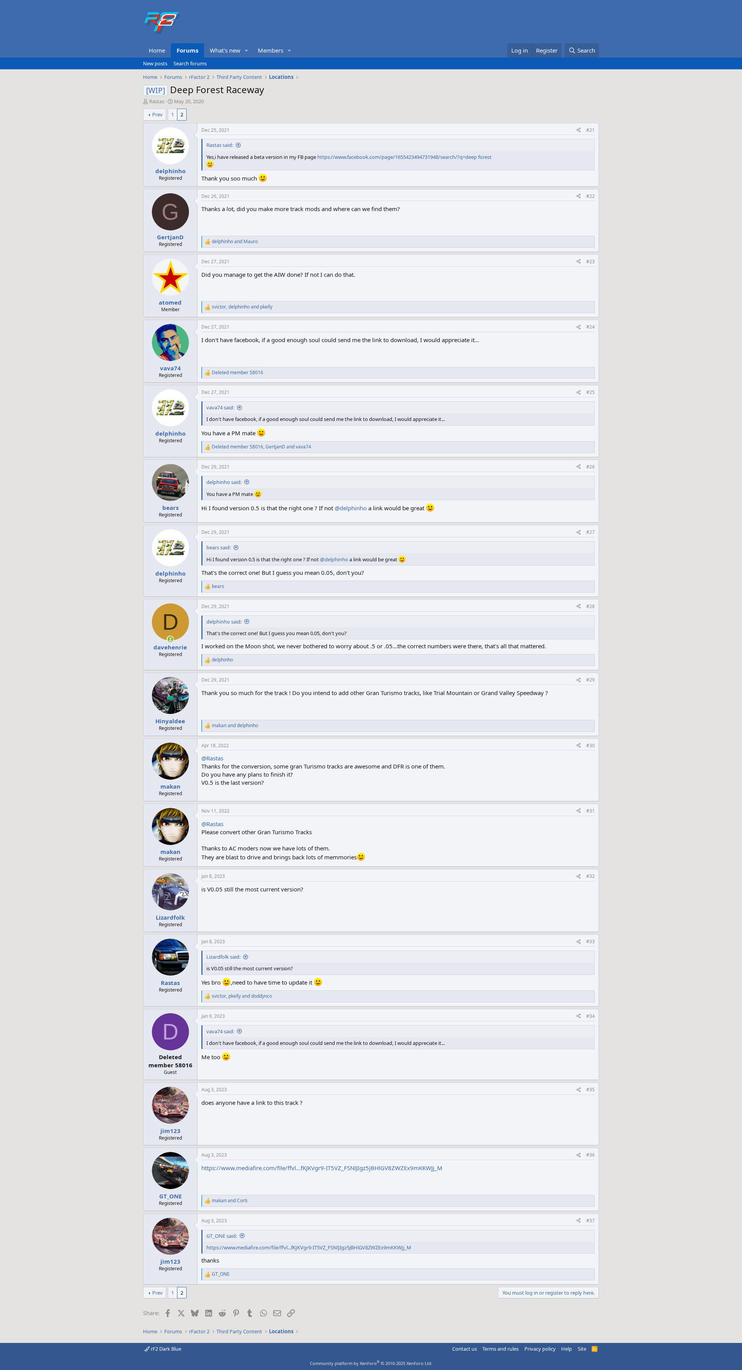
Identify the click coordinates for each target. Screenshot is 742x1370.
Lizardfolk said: (223, 956)
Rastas (156, 101)
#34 (590, 1016)
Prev (157, 114)
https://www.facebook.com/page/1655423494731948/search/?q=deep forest (404, 156)
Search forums (190, 63)
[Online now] (170, 639)
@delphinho (351, 508)
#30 (590, 745)
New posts (155, 63)
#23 (590, 261)
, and (242, 307)
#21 (590, 130)
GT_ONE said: (221, 1235)
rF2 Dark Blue (165, 1348)
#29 (590, 679)
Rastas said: (219, 144)
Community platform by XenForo (371, 1363)
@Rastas (212, 758)
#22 (590, 196)
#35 (590, 1089)
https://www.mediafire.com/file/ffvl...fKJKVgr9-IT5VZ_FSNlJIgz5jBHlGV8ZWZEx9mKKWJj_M (321, 1168)
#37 (590, 1220)
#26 (590, 466)
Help (566, 1348)
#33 (590, 941)
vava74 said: (220, 407)
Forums (187, 50)
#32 (590, 876)
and (235, 242)
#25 (590, 392)
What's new (225, 50)
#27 (590, 532)
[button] (246, 50)
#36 (590, 1155)
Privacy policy (540, 1348)
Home (157, 50)
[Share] (579, 130)
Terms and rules (500, 1348)
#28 (590, 606)
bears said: (218, 547)
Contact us (464, 1348)
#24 (590, 327)
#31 (590, 811)
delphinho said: (224, 482)
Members (270, 50)
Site (582, 1348)
